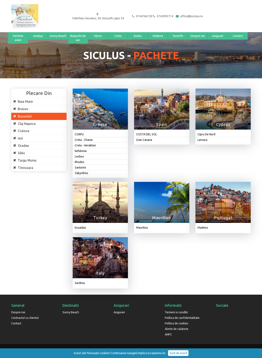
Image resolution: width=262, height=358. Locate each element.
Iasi (20, 138)
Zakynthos (81, 173)
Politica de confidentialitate (182, 317)
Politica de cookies (176, 323)
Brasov (22, 109)
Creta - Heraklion (85, 145)
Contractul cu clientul (25, 317)
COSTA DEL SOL (146, 134)
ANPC (168, 334)
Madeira (158, 36)
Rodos (138, 36)
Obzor (98, 36)
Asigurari (217, 36)
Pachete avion (18, 38)
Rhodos (79, 162)
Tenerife (177, 36)
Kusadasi (80, 227)
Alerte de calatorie (176, 329)
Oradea (23, 145)
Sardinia (80, 283)
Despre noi (198, 36)
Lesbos (79, 156)
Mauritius (142, 227)
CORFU (79, 134)
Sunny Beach (58, 36)
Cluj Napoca (26, 123)
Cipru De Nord (206, 134)
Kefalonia (81, 151)
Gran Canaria (144, 139)
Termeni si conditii (176, 312)
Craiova (23, 131)
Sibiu (21, 153)
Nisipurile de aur (78, 38)
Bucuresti (24, 116)
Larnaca (202, 139)
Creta (117, 36)
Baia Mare (25, 101)
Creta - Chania (84, 139)
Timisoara (25, 168)
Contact (238, 36)
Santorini (80, 167)
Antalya (38, 36)
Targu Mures (27, 160)
